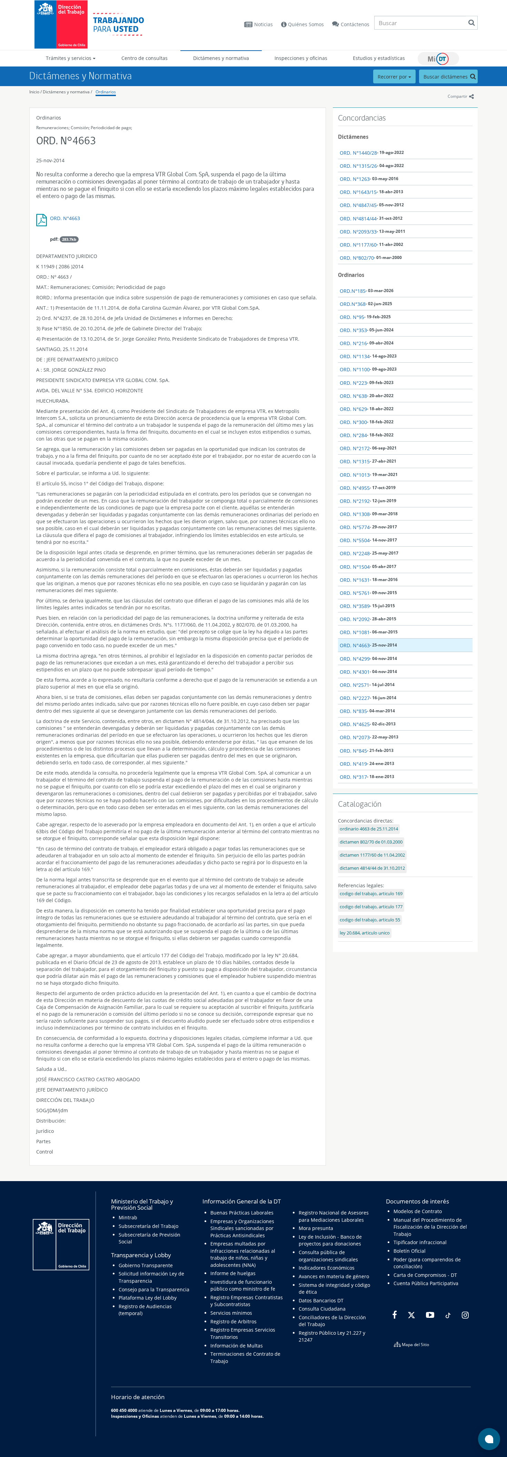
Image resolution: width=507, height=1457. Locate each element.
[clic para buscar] (471, 23)
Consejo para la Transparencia (154, 1289)
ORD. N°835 (353, 711)
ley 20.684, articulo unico (365, 933)
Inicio (34, 92)
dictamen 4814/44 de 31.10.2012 (372, 868)
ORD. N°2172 (355, 448)
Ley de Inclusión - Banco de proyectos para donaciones (330, 1240)
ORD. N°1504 (355, 567)
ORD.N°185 (353, 291)
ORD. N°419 (353, 764)
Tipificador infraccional (420, 1242)
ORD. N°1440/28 (358, 152)
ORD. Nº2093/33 (358, 231)
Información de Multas (236, 1345)
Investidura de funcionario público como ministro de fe (242, 1285)
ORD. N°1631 (355, 580)
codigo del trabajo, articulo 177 (371, 907)
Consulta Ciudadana (322, 1308)
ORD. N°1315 (355, 461)
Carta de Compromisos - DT (425, 1275)
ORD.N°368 (353, 304)
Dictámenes (353, 136)
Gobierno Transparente (146, 1265)
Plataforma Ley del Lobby (148, 1297)
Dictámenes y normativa (221, 58)
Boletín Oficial (410, 1251)
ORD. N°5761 (355, 593)
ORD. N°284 (353, 435)
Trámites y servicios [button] (69, 58)
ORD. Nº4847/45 (358, 205)
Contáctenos (355, 24)
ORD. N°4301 (355, 672)
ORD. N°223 (353, 383)
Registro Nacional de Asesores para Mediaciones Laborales (334, 1216)
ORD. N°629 (353, 409)
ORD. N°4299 (355, 658)
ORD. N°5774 (355, 527)
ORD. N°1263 (355, 179)
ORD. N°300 (353, 422)
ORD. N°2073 (355, 737)
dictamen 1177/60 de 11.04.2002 (372, 855)
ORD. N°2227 (355, 698)
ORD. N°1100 (355, 369)
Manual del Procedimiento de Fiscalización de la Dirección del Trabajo (430, 1227)
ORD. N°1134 (355, 356)
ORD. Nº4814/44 (358, 218)
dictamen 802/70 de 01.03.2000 (371, 842)
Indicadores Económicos (327, 1267)
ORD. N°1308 (355, 514)
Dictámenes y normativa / (67, 92)
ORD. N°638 (353, 396)
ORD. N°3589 (355, 606)
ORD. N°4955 (355, 488)
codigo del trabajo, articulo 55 (370, 920)
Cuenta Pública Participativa (426, 1283)
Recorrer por (393, 76)
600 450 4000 (124, 1410)
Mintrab (128, 1217)
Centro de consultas (144, 58)
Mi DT (438, 58)
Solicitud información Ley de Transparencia (151, 1277)
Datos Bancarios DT (321, 1300)
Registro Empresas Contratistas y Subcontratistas (246, 1301)
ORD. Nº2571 (354, 685)
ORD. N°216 (353, 343)
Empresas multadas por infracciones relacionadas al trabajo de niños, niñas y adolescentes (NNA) (242, 1254)
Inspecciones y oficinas (301, 58)
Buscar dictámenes (446, 76)
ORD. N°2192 (355, 501)
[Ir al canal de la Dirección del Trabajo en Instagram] (464, 1315)
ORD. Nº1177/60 (358, 244)
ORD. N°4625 (355, 724)
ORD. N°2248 (355, 553)
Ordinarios (106, 92)
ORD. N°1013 (355, 475)
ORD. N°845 (353, 750)
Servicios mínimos (231, 1313)
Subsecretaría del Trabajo (148, 1226)
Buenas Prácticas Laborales (242, 1212)
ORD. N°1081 (355, 632)
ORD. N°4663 (65, 218)
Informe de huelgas (233, 1273)
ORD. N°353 (353, 330)
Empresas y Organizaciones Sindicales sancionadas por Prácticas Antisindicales (242, 1228)
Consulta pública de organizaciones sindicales (328, 1255)
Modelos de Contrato (418, 1211)
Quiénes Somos (305, 24)
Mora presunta (316, 1228)
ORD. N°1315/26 (358, 166)
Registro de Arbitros (233, 1321)
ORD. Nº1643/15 (358, 192)
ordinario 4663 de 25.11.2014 (369, 829)
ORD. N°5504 (355, 540)
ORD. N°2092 (355, 619)
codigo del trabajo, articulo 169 (371, 894)
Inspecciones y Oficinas (135, 1416)
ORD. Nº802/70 (357, 258)
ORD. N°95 (352, 317)
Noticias (263, 24)
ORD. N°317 (353, 777)
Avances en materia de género (334, 1276)
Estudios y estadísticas (379, 58)
